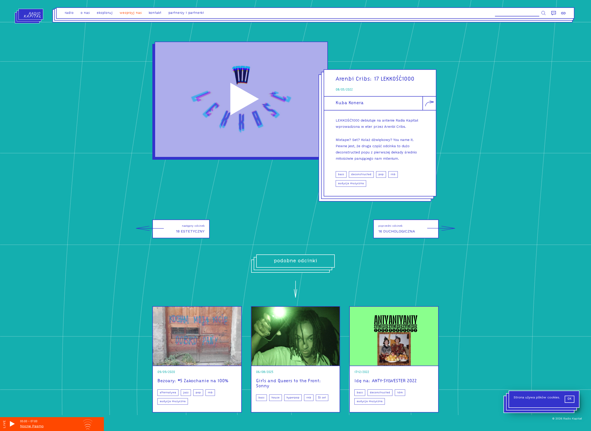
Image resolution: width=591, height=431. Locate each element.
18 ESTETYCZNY (190, 228)
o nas (85, 13)
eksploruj (105, 13)
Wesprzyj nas (131, 13)
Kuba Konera (350, 103)
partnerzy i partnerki (186, 13)
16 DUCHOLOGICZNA (396, 228)
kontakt (155, 13)
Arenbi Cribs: (354, 79)
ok (569, 398)
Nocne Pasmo (32, 426)
